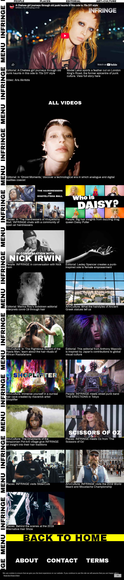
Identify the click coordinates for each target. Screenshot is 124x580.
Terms (97, 560)
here (97, 76)
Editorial (73, 1)
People (19, 1)
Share (10, 88)
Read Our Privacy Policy (12, 575)
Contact (62, 560)
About (26, 560)
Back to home (65, 538)
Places (45, 1)
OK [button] (118, 575)
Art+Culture (106, 1)
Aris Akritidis (22, 80)
